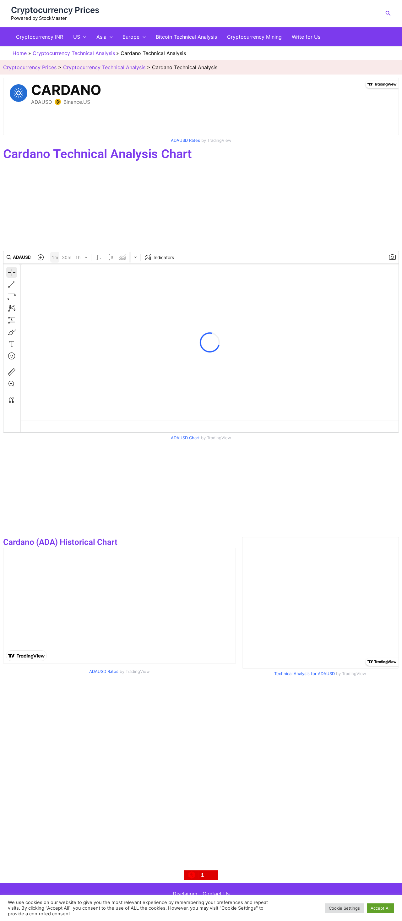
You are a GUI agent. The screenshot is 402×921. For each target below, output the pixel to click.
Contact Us (216, 893)
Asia (101, 37)
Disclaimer (185, 893)
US (76, 37)
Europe (130, 37)
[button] (388, 13)
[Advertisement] (188, 207)
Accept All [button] (380, 908)
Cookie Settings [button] (344, 908)
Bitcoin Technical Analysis (186, 37)
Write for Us (306, 37)
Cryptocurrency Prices (55, 10)
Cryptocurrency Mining (254, 37)
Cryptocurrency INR (39, 37)
